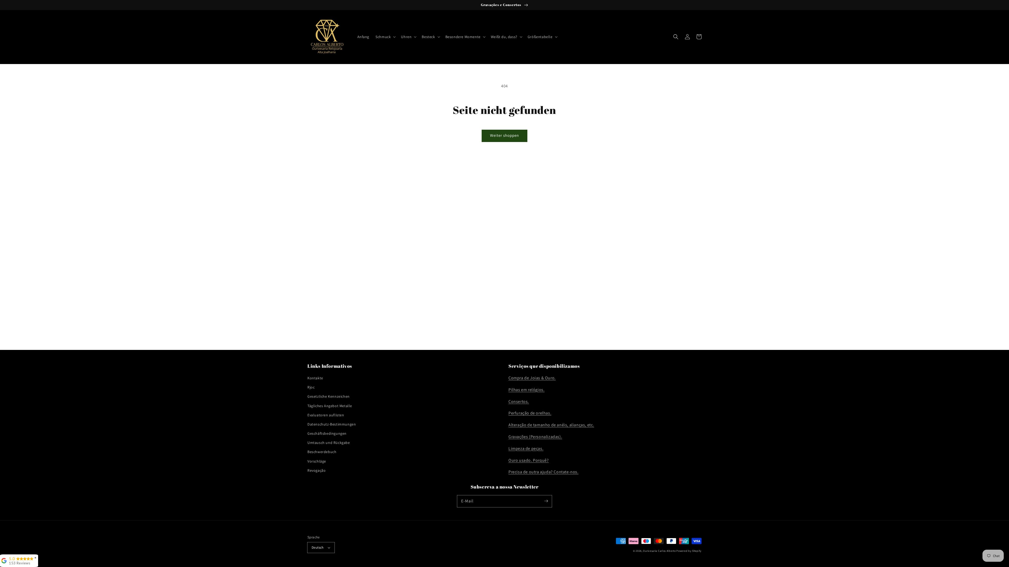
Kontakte (315, 378)
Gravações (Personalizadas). (535, 436)
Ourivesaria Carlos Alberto (659, 551)
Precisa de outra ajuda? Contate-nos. (543, 472)
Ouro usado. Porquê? (528, 460)
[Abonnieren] (546, 501)
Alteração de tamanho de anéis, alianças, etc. (551, 425)
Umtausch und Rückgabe (328, 442)
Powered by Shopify (689, 551)
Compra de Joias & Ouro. (532, 378)
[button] (385, 36)
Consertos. (518, 401)
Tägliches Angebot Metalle (329, 405)
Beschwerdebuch (321, 451)
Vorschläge (316, 461)
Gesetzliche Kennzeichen (328, 396)
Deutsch (318, 547)
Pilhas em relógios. (526, 389)
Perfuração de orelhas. (529, 413)
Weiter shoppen (504, 135)
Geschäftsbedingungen (327, 433)
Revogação (316, 470)
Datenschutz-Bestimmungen (331, 424)
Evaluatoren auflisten (325, 415)
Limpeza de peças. (525, 448)
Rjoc (311, 387)
